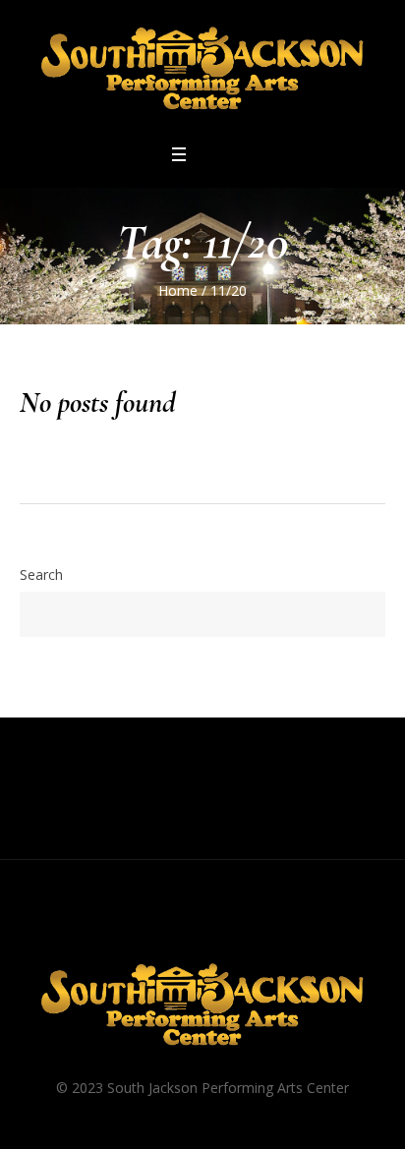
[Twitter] (221, 930)
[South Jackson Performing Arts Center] (202, 70)
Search (41, 574)
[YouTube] (258, 930)
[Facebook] (146, 930)
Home (178, 290)
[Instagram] (184, 930)
